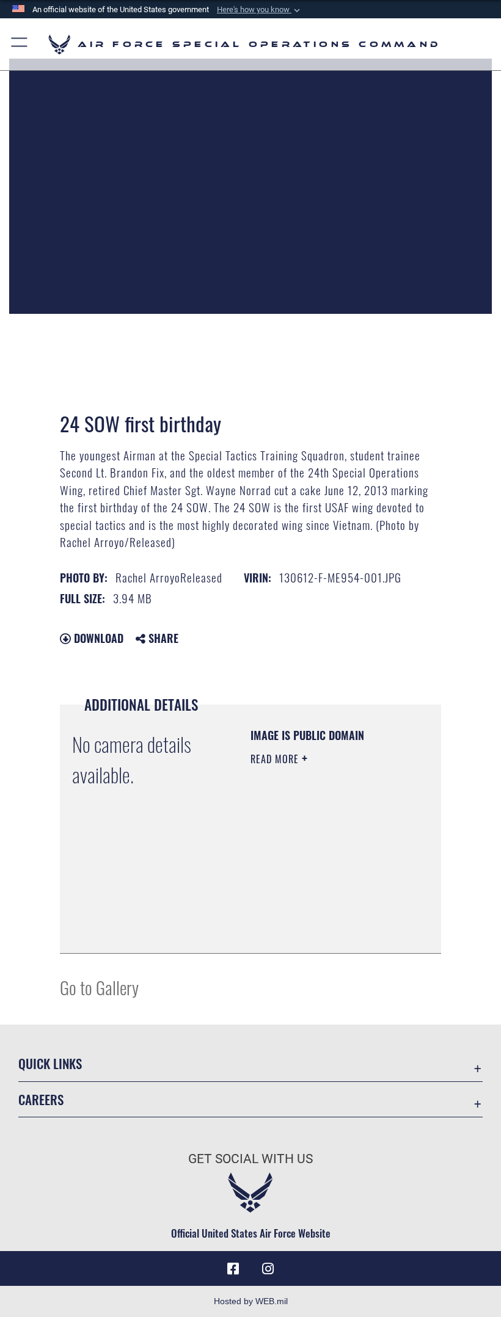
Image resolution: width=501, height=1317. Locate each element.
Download (97, 638)
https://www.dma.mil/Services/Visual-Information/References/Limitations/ (324, 930)
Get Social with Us (250, 1159)
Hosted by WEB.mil (251, 1301)
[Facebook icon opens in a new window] (233, 1269)
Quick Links (50, 1063)
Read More (276, 759)
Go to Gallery (99, 987)
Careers (41, 1099)
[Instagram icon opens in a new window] (267, 1269)
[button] (259, 10)
